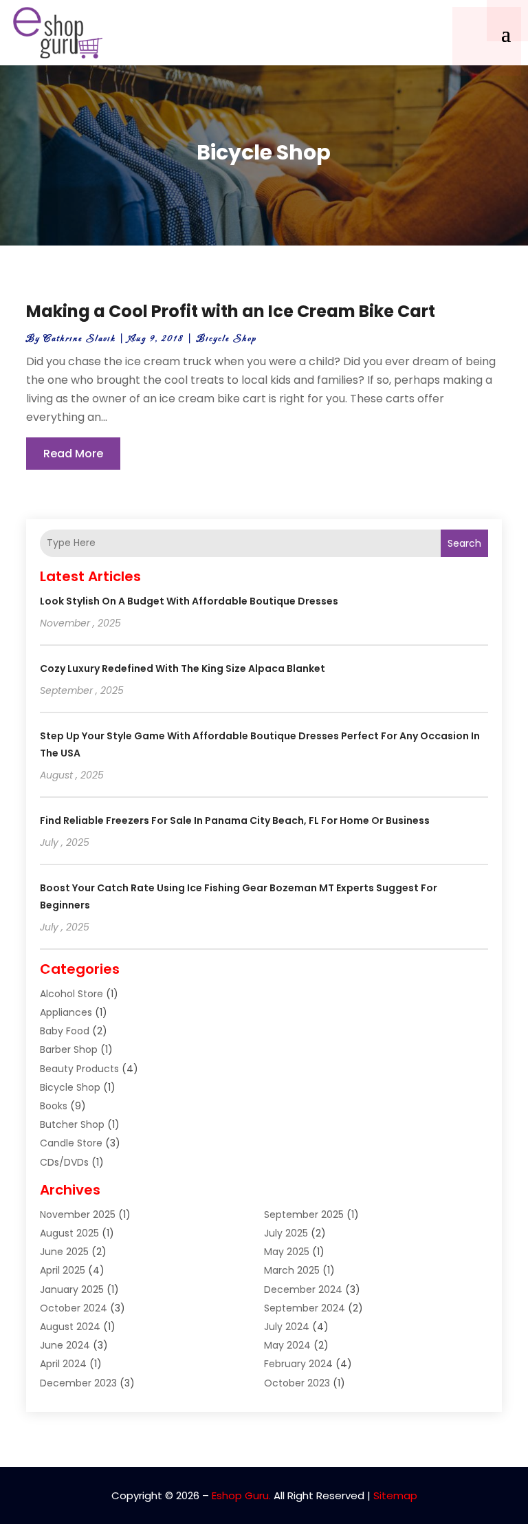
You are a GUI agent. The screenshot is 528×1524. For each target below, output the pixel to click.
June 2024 (65, 1345)
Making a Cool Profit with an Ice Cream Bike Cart (230, 311)
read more (73, 453)
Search (464, 543)
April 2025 (62, 1270)
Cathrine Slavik (79, 339)
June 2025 (64, 1252)
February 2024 (298, 1364)
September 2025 (304, 1214)
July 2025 (286, 1233)
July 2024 (286, 1327)
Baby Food (64, 1031)
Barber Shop (69, 1049)
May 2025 (286, 1252)
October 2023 (297, 1383)
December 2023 (78, 1383)
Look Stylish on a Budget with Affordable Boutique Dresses (189, 601)
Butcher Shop (72, 1124)
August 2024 (70, 1327)
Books (53, 1106)
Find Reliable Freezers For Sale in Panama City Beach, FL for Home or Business (235, 820)
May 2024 (287, 1345)
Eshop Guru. (241, 1495)
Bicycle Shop (226, 339)
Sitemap (395, 1495)
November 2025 (78, 1214)
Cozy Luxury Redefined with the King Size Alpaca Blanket (182, 668)
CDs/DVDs (64, 1162)
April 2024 (63, 1364)
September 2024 (304, 1308)
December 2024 (303, 1289)
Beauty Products (79, 1069)
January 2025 (72, 1289)
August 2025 (69, 1233)
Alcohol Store (71, 994)
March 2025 (292, 1270)
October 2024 (73, 1308)
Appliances (66, 1012)
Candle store (71, 1143)
